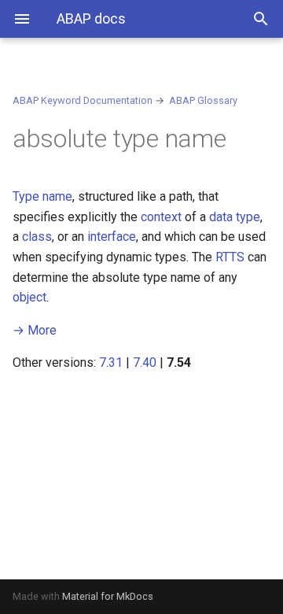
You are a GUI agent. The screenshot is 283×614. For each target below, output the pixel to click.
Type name (42, 196)
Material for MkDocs (107, 596)
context (161, 216)
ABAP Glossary (203, 100)
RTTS (229, 257)
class (37, 236)
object (29, 297)
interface (111, 236)
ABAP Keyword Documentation (83, 100)
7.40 (144, 362)
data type (234, 216)
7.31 (111, 362)
